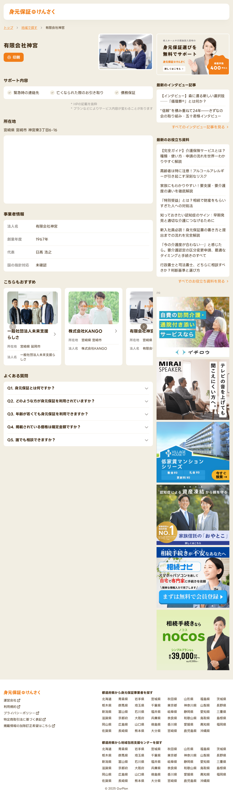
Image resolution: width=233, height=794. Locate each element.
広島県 (123, 724)
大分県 (156, 730)
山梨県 (205, 705)
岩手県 (139, 699)
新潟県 (106, 711)
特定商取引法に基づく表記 (23, 719)
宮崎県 (172, 730)
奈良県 (172, 718)
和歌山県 (190, 718)
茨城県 (221, 699)
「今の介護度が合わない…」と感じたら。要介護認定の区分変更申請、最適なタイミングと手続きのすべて (193, 250)
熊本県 (139, 730)
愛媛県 (188, 724)
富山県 (123, 711)
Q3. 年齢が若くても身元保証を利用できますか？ (47, 414)
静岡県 (188, 711)
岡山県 (106, 724)
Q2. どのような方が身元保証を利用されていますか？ (51, 401)
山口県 (139, 724)
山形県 (188, 699)
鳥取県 (205, 718)
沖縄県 (205, 730)
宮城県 (156, 699)
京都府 (123, 718)
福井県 (156, 711)
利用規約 (10, 706)
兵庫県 (156, 718)
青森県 (123, 699)
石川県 (139, 711)
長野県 (221, 705)
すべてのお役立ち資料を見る (201, 281)
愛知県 (205, 711)
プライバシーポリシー (19, 713)
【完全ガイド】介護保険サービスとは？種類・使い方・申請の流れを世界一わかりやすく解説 (192, 156)
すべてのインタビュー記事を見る (198, 127)
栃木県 (106, 705)
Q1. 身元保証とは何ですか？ (31, 388)
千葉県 (156, 705)
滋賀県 (106, 718)
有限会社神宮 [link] (55, 27)
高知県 (205, 724)
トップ (8, 27)
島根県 (221, 718)
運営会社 (10, 700)
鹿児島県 (190, 730)
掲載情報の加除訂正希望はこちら (27, 725)
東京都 (172, 705)
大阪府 (139, 718)
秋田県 (172, 699)
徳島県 (156, 724)
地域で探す (29, 27)
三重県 (221, 711)
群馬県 (123, 705)
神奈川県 (190, 705)
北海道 (106, 699)
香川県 (172, 724)
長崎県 (123, 730)
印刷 (16, 57)
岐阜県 (172, 711)
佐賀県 (106, 730)
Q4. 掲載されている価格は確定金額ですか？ (44, 427)
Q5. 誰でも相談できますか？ (31, 440)
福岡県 (221, 724)
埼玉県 (139, 705)
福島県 (205, 699)
